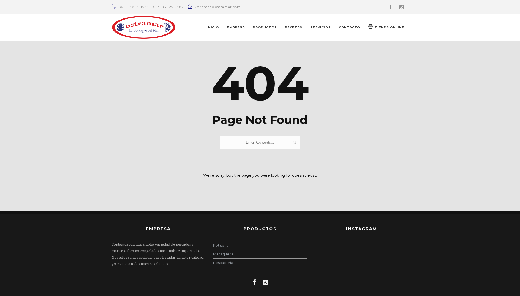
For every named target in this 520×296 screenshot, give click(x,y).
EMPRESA (236, 27)
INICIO (213, 27)
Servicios (320, 27)
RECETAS (293, 27)
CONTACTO (349, 27)
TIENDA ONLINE (389, 27)
